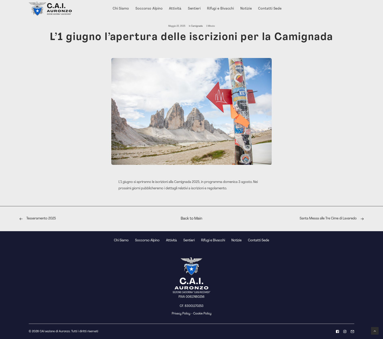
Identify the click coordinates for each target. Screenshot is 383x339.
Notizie (246, 9)
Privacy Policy (181, 313)
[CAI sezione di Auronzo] (51, 9)
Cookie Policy (202, 313)
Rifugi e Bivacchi (220, 9)
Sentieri (194, 9)
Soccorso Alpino (149, 9)
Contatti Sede (270, 9)
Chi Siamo (121, 9)
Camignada (197, 26)
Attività (175, 9)
